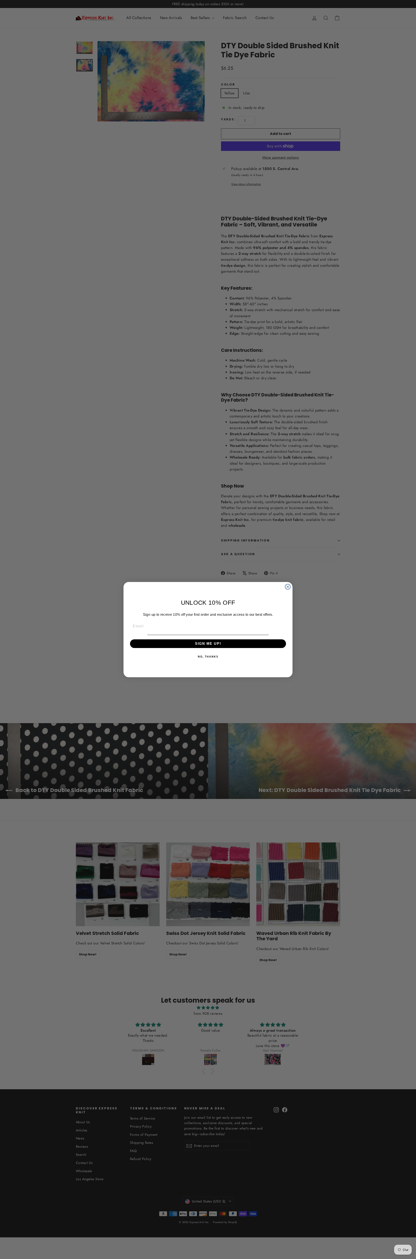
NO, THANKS (208, 656)
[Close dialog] (287, 586)
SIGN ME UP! (208, 643)
